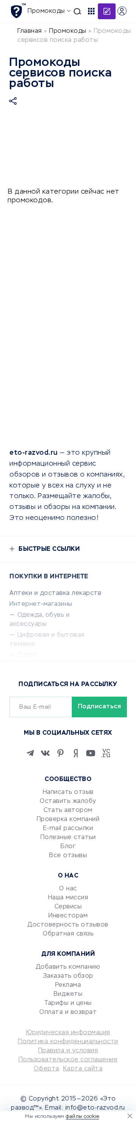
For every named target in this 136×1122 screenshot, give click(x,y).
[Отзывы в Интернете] (17, 10)
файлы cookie (82, 1116)
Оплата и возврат (68, 1012)
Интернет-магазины (41, 604)
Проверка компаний (68, 819)
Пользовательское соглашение (68, 1060)
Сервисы (68, 907)
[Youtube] (90, 753)
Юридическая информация (68, 1033)
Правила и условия (68, 1051)
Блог (68, 847)
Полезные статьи (68, 838)
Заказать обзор (68, 976)
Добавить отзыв (107, 11)
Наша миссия (68, 898)
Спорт (27, 655)
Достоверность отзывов (68, 925)
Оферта (46, 1069)
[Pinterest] (60, 753)
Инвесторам (68, 916)
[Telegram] (30, 753)
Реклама (68, 985)
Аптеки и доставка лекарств (55, 593)
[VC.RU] (105, 753)
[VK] (45, 753)
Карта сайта (83, 1069)
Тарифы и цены (68, 1003)
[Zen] (75, 753)
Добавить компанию (68, 967)
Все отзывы (68, 856)
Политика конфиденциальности (68, 1042)
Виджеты (68, 994)
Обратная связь (68, 934)
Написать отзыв (68, 792)
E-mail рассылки (68, 828)
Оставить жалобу (68, 801)
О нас (68, 889)
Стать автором (68, 810)
